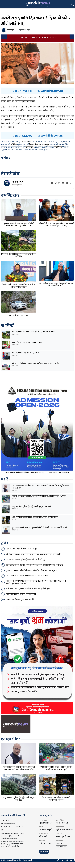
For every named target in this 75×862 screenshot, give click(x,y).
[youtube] (63, 183)
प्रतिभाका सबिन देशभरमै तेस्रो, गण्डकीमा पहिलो (22, 549)
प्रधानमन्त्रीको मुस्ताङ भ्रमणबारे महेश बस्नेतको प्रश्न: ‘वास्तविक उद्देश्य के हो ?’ (56, 284)
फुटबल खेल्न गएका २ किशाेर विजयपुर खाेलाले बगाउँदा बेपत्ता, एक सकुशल (31, 570)
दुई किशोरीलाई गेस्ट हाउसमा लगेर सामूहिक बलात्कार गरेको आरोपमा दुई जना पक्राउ (34, 565)
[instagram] (59, 183)
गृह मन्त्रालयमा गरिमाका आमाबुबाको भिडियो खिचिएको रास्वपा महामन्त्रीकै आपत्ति (19, 224)
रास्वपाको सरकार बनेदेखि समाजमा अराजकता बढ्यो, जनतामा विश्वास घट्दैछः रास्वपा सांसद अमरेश (41, 487)
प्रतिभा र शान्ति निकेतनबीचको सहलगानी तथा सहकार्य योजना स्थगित (35, 363)
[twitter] (56, 183)
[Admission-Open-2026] (37, 429)
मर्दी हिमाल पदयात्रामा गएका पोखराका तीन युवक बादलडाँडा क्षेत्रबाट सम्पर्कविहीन (33, 554)
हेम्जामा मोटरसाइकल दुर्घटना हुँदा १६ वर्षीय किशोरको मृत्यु (25, 559)
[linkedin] (67, 183)
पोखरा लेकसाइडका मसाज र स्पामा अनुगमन (27, 342)
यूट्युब (47, 144)
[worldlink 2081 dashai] (37, 90)
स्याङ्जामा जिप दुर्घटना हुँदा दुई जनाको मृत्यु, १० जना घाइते (31, 506)
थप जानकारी (44, 851)
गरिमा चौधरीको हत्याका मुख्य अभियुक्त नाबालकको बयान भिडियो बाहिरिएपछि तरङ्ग (56, 224)
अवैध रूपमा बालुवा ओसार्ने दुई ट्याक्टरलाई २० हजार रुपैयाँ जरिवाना (35, 517)
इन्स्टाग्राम (41, 144)
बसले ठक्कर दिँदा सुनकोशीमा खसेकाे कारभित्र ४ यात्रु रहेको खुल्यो (28, 588)
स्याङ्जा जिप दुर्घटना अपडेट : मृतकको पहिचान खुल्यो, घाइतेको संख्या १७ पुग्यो (39, 496)
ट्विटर (36, 144)
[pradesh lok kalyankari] (37, 660)
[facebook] (52, 183)
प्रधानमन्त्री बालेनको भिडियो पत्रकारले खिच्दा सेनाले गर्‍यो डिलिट (18, 255)
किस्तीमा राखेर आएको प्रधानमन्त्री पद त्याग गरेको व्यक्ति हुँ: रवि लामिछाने (19, 286)
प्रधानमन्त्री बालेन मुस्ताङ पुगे (18, 315)
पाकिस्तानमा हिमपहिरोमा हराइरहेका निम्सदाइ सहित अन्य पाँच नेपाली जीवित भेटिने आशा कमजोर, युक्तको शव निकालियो (36, 582)
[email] (70, 183)
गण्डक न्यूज (17, 181)
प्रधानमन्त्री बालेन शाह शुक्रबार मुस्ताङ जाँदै (26, 353)
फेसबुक (31, 144)
